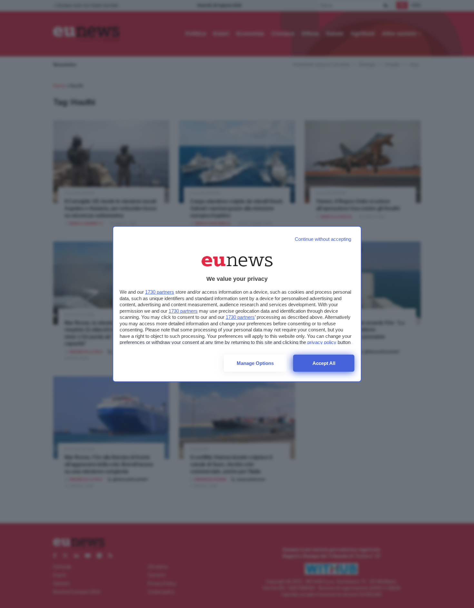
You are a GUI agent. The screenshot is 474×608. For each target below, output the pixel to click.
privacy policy (321, 342)
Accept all (323, 363)
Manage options (255, 363)
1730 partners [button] (159, 292)
